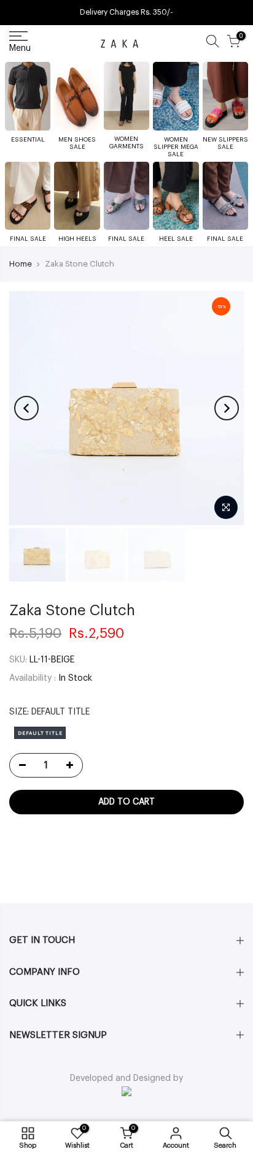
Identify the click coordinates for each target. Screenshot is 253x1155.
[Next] (226, 408)
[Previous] (26, 408)
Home (20, 264)
